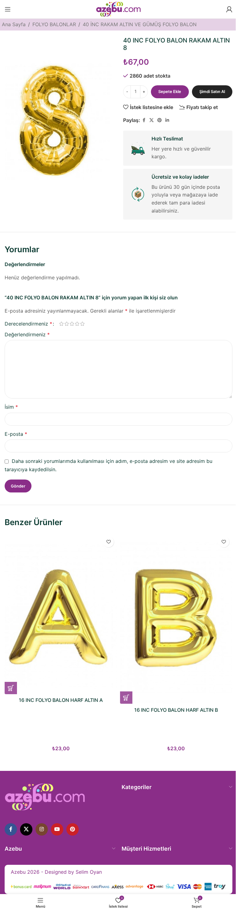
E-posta (16, 434)
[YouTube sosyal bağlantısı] (57, 829)
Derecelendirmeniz (28, 323)
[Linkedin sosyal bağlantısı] (167, 120)
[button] (11, 688)
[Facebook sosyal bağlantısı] (144, 120)
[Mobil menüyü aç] (8, 9)
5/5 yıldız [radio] (82, 323)
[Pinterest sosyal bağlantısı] (160, 120)
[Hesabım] (229, 9)
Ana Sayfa (14, 24)
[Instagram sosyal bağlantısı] (41, 829)
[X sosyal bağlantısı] (152, 120)
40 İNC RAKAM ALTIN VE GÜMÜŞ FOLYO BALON (140, 24)
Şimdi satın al (212, 91)
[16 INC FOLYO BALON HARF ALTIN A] (61, 613)
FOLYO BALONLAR (54, 24)
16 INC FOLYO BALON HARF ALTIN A (61, 700)
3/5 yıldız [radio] (71, 323)
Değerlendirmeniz (27, 334)
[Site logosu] (118, 9)
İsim (11, 407)
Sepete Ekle (169, 91)
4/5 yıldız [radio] (77, 323)
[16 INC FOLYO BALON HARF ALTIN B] (176, 618)
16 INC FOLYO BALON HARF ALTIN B (176, 710)
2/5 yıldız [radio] (66, 323)
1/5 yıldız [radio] (61, 323)
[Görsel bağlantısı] (45, 796)
